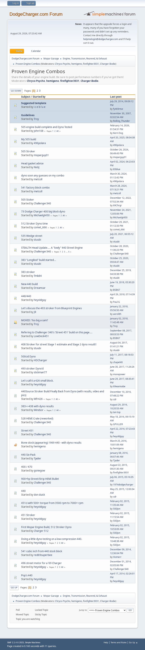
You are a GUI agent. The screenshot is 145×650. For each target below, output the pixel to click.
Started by (39, 96)
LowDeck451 (41, 336)
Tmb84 (38, 275)
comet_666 (40, 227)
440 (23, 491)
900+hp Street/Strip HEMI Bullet (40, 479)
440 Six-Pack (28, 454)
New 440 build (29, 284)
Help (106, 642)
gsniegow (39, 470)
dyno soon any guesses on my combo (42, 175)
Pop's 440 (26, 575)
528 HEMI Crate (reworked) (37, 418)
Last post (116, 96)
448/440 (26, 296)
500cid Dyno (28, 356)
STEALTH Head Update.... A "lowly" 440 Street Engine (52, 247)
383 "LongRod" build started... (38, 260)
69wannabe (119, 386)
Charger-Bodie (108, 63)
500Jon (116, 508)
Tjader (37, 458)
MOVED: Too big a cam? (34, 320)
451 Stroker (28, 515)
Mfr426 (38, 399)
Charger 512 (41, 531)
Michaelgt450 (42, 215)
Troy (36, 119)
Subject (25, 96)
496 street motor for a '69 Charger (41, 563)
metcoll (38, 179)
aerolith (117, 314)
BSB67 (116, 289)
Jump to (83, 610)
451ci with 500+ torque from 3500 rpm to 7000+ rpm (52, 503)
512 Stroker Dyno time (34, 223)
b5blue (116, 169)
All (57, 131)
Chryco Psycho (62, 63)
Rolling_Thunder (121, 121)
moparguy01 (41, 155)
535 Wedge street (31, 236)
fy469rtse (118, 108)
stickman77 (40, 372)
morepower (119, 374)
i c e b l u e (40, 107)
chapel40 (118, 362)
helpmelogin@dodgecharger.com (100, 39)
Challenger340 (42, 203)
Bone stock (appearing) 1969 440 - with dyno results (51, 442)
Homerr (117, 557)
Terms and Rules (118, 642)
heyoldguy (40, 300)
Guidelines (28, 115)
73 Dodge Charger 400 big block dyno (43, 211)
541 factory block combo (35, 187)
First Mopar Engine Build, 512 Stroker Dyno (46, 527)
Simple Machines (32, 642)
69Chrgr (117, 205)
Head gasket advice (32, 163)
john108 (38, 131)
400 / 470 (26, 466)
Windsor (38, 410)
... (67, 251)
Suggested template (33, 103)
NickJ (36, 167)
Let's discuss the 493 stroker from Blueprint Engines (51, 308)
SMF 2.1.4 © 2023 (15, 642)
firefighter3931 (91, 63)
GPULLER (118, 424)
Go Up (14, 587)
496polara (40, 143)
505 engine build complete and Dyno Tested (46, 127)
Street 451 (27, 430)
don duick (39, 494)
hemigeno (76, 63)
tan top (116, 412)
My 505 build (28, 139)
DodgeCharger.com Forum (35, 14)
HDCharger (40, 360)
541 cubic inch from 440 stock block (41, 551)
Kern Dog (118, 133)
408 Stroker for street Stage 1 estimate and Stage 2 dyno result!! (58, 344)
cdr (114, 399)
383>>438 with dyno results (37, 406)
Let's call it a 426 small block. (37, 380)
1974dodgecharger (123, 484)
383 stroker (28, 272)
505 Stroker (28, 151)
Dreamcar (40, 288)
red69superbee (43, 555)
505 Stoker (27, 199)
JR (35, 312)
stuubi (37, 239)
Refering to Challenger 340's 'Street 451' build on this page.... (57, 332)
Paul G (116, 302)
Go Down (16, 90)
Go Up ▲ (133, 642)
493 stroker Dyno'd (32, 368)
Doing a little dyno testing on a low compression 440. (51, 539)
